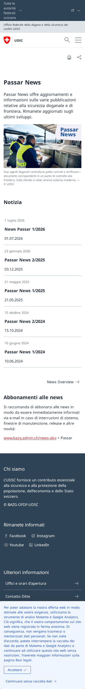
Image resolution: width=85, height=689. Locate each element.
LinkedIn (41, 544)
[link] (42, 229)
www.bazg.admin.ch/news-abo (30, 437)
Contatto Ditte (17, 596)
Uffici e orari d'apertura (25, 583)
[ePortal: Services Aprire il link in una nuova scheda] (69, 10)
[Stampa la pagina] (69, 57)
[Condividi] (79, 57)
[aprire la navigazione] (78, 40)
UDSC (18, 40)
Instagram (45, 535)
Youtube (17, 544)
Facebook (18, 535)
